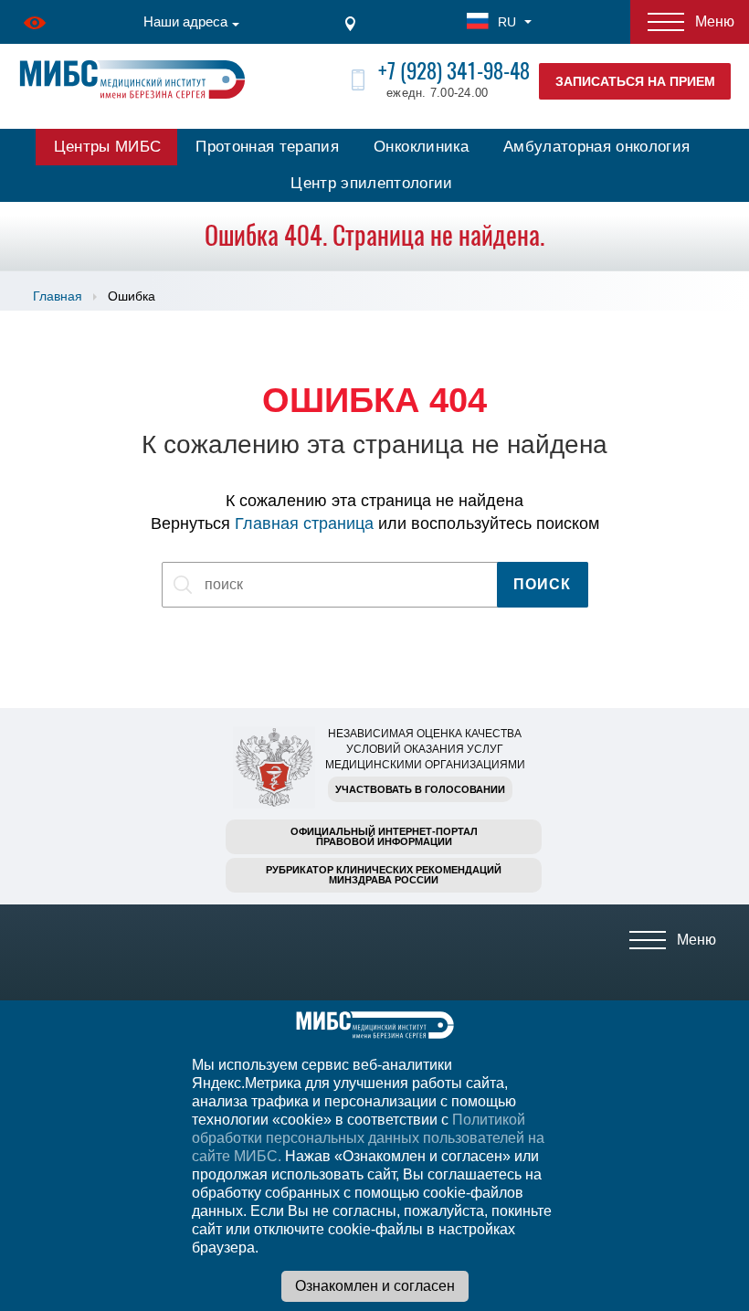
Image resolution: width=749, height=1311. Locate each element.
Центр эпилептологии (371, 183)
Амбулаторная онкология (596, 146)
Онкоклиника (421, 146)
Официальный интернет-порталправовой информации (384, 836)
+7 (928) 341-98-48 (454, 71)
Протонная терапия (267, 146)
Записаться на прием (635, 81)
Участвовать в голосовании (420, 789)
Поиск (542, 584)
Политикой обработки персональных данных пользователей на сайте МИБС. (368, 1138)
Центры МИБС (108, 146)
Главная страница (304, 523)
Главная (57, 296)
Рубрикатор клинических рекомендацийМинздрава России (383, 874)
